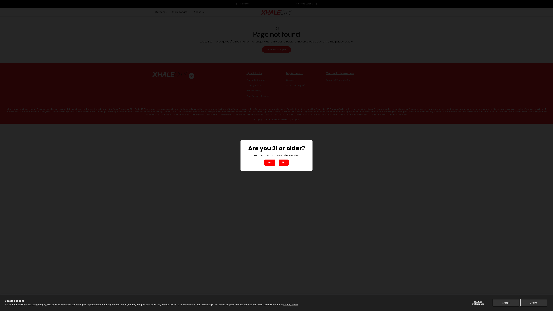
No (283, 162)
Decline (533, 302)
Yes (270, 162)
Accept (506, 302)
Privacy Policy (290, 304)
